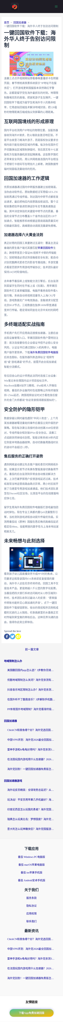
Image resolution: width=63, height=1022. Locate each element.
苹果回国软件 (45, 248)
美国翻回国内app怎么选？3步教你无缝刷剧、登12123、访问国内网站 (31, 670)
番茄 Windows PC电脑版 (31, 857)
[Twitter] (12, 636)
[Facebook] (7, 636)
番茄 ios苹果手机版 (31, 872)
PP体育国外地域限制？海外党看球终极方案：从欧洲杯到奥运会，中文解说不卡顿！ (31, 709)
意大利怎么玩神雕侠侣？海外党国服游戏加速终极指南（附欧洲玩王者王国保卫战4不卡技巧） (31, 829)
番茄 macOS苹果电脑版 (31, 864)
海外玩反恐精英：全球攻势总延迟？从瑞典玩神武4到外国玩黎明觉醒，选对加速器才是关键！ (31, 790)
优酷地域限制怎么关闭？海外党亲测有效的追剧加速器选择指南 (31, 680)
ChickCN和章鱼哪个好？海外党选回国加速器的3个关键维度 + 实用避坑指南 (31, 730)
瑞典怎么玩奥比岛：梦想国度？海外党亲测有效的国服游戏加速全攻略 (31, 819)
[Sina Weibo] (18, 636)
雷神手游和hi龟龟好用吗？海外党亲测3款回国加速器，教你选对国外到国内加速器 (31, 749)
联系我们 (31, 921)
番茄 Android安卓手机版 (31, 880)
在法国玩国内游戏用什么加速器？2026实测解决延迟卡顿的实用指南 (31, 759)
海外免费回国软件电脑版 (44, 352)
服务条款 (31, 898)
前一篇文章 (32, 649)
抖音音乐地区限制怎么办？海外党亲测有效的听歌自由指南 (31, 689)
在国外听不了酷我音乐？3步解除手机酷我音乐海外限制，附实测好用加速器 (31, 699)
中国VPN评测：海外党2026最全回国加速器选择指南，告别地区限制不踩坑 (31, 739)
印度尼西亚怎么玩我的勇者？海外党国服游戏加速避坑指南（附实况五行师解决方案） (31, 809)
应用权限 (31, 913)
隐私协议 (31, 905)
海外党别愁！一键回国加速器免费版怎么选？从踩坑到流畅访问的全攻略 (31, 769)
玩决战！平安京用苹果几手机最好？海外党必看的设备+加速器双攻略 (31, 799)
